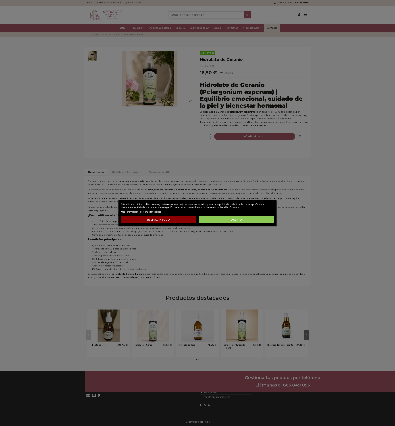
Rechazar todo (158, 219)
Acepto (236, 219)
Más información (129, 211)
